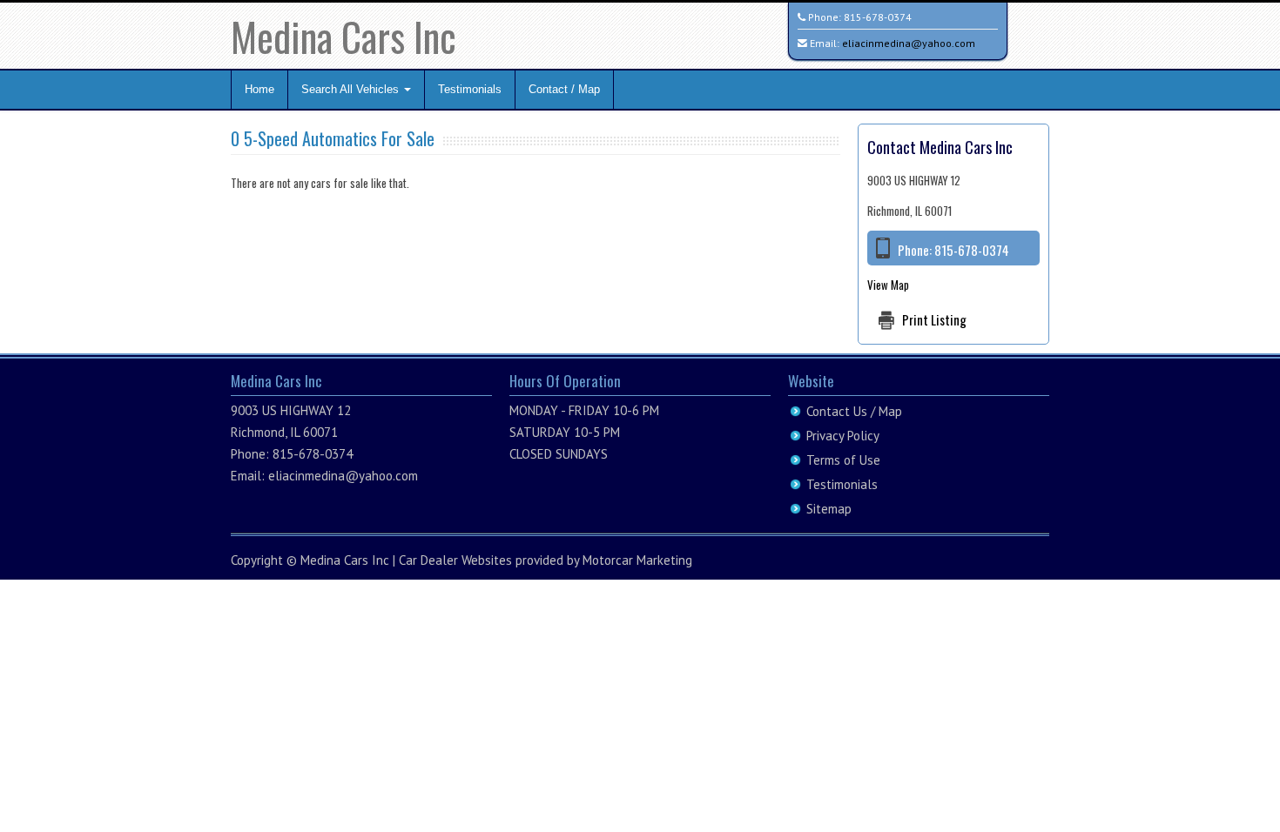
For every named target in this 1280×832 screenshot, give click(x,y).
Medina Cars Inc (343, 36)
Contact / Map (564, 89)
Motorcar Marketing (637, 560)
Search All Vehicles (351, 89)
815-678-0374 (878, 16)
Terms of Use (843, 460)
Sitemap (829, 508)
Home (259, 89)
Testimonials (470, 89)
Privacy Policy (842, 435)
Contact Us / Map (854, 411)
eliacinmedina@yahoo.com (908, 43)
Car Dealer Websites (455, 560)
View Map (888, 284)
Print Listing (934, 319)
